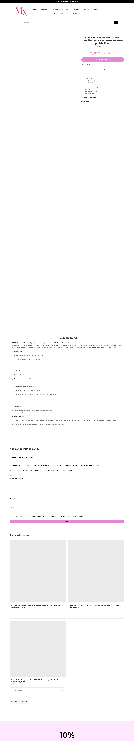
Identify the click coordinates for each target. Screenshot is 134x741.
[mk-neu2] (21, 5)
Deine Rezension (16, 479)
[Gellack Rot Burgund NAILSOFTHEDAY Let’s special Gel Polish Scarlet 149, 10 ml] (38, 649)
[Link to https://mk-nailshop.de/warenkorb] (117, 11)
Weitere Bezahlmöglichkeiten (103, 69)
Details (62, 616)
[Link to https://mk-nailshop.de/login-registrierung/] (122, 11)
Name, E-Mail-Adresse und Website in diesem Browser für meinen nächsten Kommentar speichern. (48, 516)
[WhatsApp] (119, 108)
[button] (86, 64)
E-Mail (12, 507)
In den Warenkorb (102, 59)
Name (12, 499)
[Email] (122, 108)
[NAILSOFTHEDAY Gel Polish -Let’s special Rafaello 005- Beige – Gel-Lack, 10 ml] (96, 571)
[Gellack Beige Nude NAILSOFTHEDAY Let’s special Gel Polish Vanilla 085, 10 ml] (38, 571)
